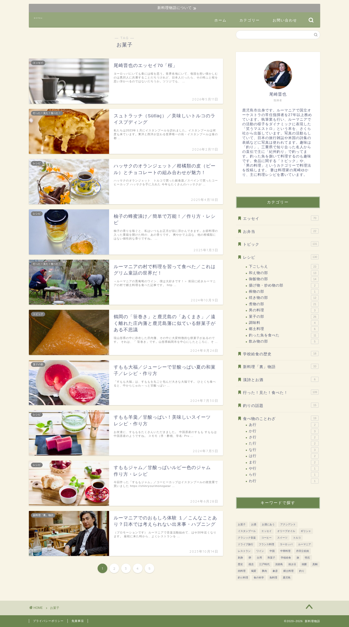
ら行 (282, 474)
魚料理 (273, 577)
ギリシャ (306, 531)
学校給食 (286, 557)
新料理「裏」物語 (279, 366)
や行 (282, 468)
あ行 (282, 425)
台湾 (259, 557)
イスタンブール (247, 531)
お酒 (253, 524)
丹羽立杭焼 (302, 551)
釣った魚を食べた (282, 335)
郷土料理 (282, 329)
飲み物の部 (282, 341)
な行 (282, 450)
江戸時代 (264, 564)
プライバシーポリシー (48, 620)
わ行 (282, 481)
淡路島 (279, 564)
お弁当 (279, 231)
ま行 (282, 462)
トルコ (297, 537)
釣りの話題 (279, 405)
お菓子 (242, 524)
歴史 (240, 564)
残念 (251, 564)
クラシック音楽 (247, 537)
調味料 (282, 323)
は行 (282, 456)
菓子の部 (282, 316)
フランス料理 (266, 544)
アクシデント (288, 524)
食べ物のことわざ (279, 418)
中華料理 (285, 551)
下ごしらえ (282, 266)
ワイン (260, 551)
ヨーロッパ (286, 544)
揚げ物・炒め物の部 (282, 285)
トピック (280, 244)
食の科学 (259, 577)
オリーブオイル (286, 531)
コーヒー (266, 537)
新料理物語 (38, 18)
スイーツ (282, 537)
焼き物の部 (282, 298)
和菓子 (271, 557)
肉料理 (242, 570)
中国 (272, 551)
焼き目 (292, 564)
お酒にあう (268, 524)
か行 (282, 431)
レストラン (244, 551)
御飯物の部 (282, 279)
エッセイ (279, 218)
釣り (301, 570)
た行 (282, 443)
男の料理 (282, 310)
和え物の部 (282, 273)
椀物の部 (282, 291)
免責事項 (78, 620)
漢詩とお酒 (279, 380)
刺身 (240, 557)
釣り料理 (243, 577)
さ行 (282, 437)
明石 (307, 557)
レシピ (280, 257)
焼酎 (304, 564)
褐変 (253, 570)
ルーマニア (304, 544)
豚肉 (264, 570)
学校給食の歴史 (279, 354)
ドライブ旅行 (245, 544)
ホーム (220, 20)
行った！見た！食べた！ (280, 392)
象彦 (275, 570)
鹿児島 (286, 577)
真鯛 (315, 564)
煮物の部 (282, 304)
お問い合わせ (285, 20)
